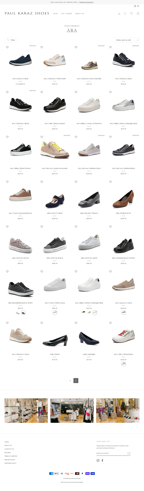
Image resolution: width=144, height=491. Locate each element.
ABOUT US (79, 14)
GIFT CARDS (66, 14)
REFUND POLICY (9, 460)
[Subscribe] (128, 453)
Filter (12, 40)
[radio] (18, 312)
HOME (6, 442)
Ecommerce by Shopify (75, 482)
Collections (74, 26)
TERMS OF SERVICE (10, 456)
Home (66, 26)
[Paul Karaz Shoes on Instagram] (98, 460)
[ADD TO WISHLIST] (7, 47)
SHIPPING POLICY (10, 463)
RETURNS (7, 453)
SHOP (55, 14)
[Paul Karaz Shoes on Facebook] (102, 460)
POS (62, 482)
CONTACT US (9, 449)
